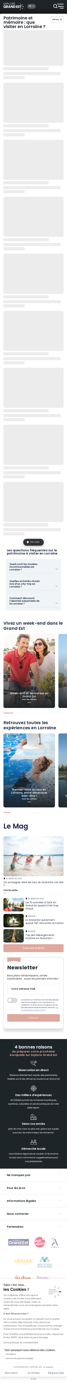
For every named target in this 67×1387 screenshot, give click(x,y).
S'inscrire (33, 1018)
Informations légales (21, 1201)
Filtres (55, 19)
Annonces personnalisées (19, 1358)
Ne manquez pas (18, 1175)
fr (30, 6)
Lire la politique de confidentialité (20, 1342)
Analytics (11, 1354)
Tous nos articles (33, 948)
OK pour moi (56, 1373)
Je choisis (33, 1373)
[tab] (6, 812)
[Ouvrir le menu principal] (58, 6)
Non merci (11, 1373)
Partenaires (15, 1227)
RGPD (33, 1379)
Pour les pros (16, 1188)
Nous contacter (18, 1214)
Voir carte (34, 542)
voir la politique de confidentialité (40, 1008)
